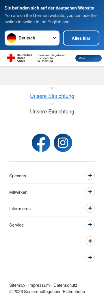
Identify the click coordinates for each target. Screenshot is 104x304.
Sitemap (17, 285)
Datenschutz (65, 285)
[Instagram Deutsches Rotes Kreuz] (63, 143)
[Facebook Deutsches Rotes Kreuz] (41, 143)
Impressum (39, 285)
